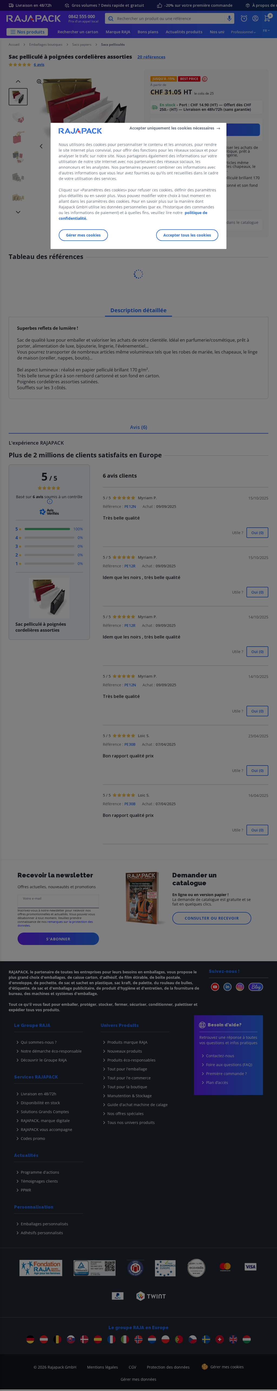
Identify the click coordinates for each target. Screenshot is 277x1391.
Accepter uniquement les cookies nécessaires (172, 128)
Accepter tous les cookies (187, 235)
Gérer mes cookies (83, 235)
